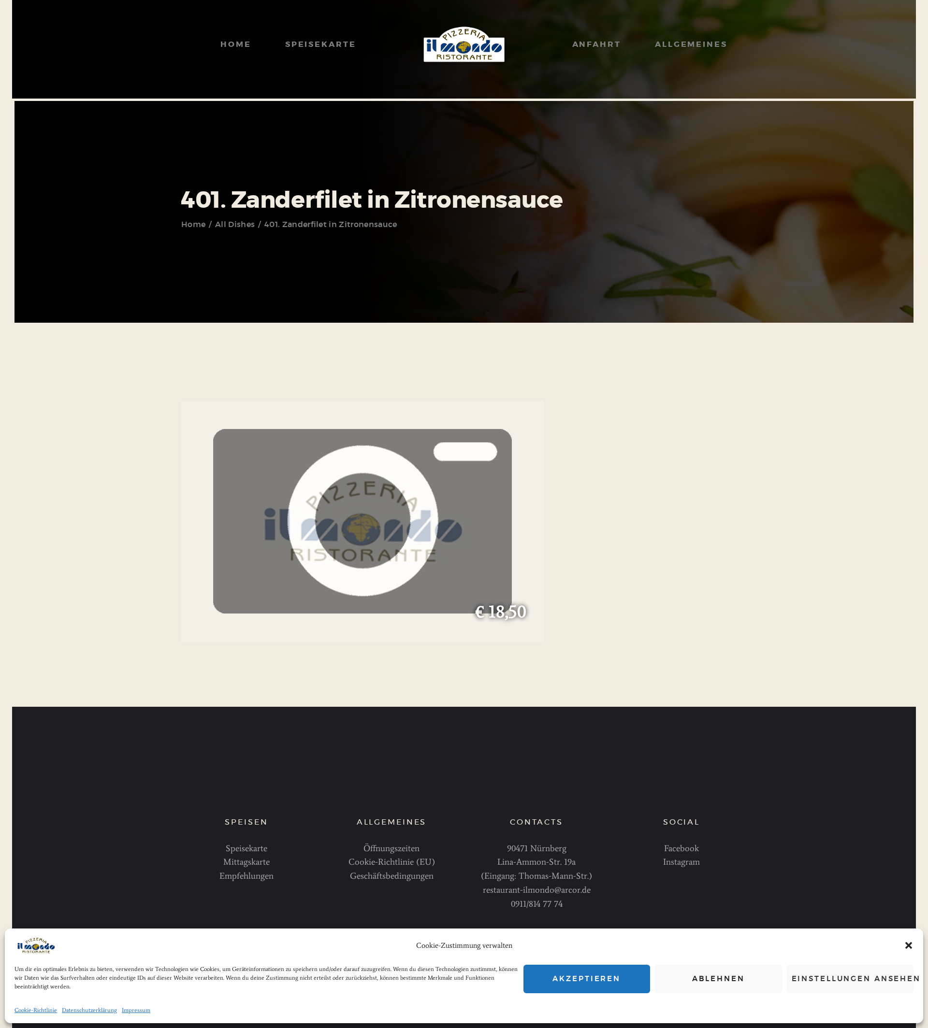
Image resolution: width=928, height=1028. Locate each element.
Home (193, 224)
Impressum (136, 1010)
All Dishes (235, 224)
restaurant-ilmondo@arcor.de (537, 890)
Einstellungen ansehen (853, 979)
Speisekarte (246, 848)
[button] (909, 945)
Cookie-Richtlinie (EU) (391, 862)
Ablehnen (718, 979)
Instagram (681, 862)
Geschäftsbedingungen (392, 876)
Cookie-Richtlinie (35, 1010)
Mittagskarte (246, 862)
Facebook (681, 848)
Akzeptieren (586, 979)
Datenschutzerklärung (89, 1010)
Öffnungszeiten (391, 848)
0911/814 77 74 (537, 904)
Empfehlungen (246, 876)
